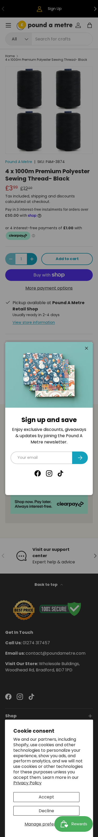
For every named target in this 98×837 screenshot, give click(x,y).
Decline (46, 811)
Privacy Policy (27, 783)
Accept (46, 797)
